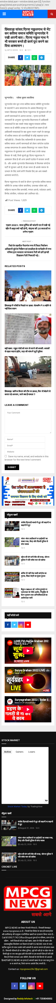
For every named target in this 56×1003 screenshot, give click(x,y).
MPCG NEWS (12, 50)
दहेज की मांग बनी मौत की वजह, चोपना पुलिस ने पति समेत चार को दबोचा (35, 558)
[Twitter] (23, 986)
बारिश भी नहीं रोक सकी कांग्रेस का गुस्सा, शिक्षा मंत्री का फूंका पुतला (34, 574)
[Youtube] (39, 986)
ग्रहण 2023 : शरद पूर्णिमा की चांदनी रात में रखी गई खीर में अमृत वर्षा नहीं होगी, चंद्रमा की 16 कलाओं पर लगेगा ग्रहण (28, 228)
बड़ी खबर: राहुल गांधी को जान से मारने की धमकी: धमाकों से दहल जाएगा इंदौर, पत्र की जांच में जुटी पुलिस (27, 350)
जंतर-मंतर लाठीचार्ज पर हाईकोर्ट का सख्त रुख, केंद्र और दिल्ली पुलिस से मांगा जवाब (34, 541)
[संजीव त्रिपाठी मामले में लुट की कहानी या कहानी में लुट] (12, 526)
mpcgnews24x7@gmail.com (34, 969)
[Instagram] (31, 986)
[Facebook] (14, 986)
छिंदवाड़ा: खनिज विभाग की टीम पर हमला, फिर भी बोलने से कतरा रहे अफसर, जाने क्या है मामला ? (28, 393)
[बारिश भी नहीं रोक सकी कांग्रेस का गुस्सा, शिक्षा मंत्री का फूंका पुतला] (12, 577)
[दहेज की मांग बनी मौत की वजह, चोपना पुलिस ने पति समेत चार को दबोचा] (12, 560)
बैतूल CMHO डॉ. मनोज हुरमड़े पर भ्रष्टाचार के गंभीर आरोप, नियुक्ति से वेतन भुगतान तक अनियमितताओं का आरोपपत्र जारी (34, 593)
